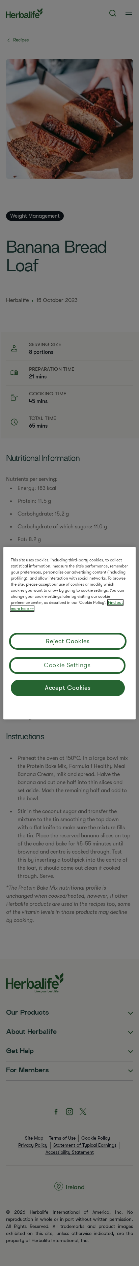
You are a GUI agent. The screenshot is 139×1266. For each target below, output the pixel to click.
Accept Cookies (68, 687)
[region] (69, 633)
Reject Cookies (68, 641)
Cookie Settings (67, 665)
